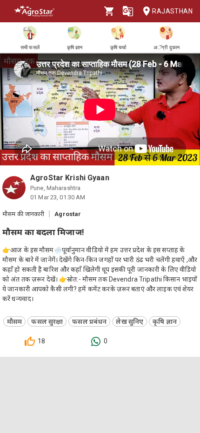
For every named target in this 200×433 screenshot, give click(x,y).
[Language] (128, 11)
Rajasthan (172, 11)
